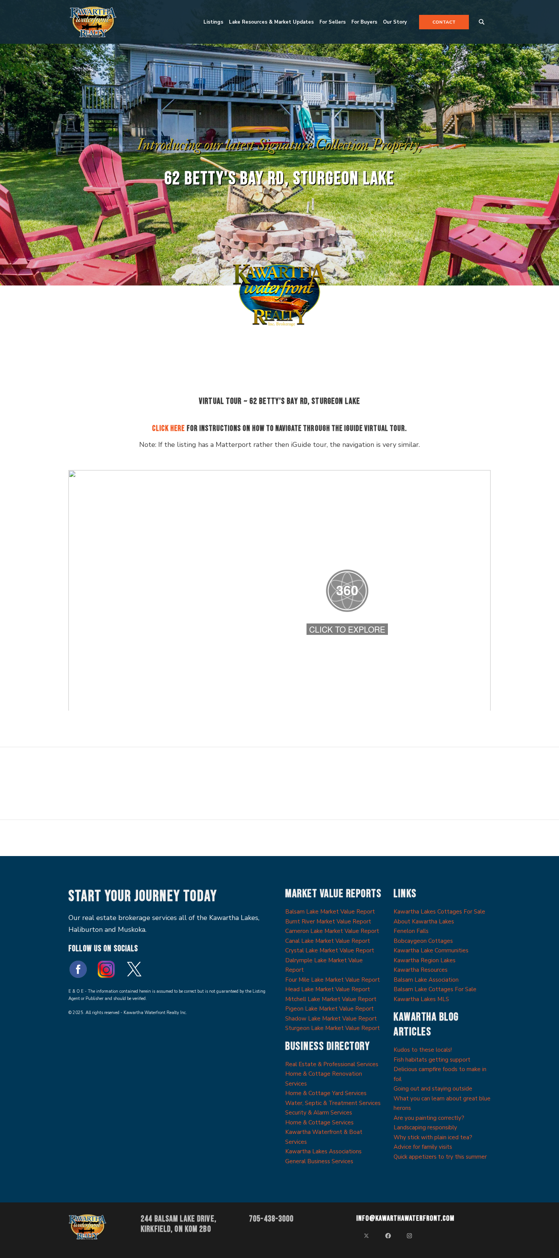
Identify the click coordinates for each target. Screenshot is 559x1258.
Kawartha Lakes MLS (421, 999)
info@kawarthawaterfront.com (405, 1218)
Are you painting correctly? (429, 1118)
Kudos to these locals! (423, 1050)
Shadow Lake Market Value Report (331, 1018)
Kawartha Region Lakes (425, 960)
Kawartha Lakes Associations (323, 1151)
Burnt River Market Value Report (328, 921)
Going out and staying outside (433, 1088)
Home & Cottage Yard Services (326, 1093)
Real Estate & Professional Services (331, 1064)
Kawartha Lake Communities (431, 950)
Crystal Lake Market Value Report (329, 950)
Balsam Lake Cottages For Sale (435, 989)
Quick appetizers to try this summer (440, 1157)
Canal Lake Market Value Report (327, 941)
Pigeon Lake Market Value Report (329, 1008)
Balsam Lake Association (426, 980)
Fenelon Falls (411, 931)
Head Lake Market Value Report (327, 989)
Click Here (168, 428)
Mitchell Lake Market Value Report (330, 999)
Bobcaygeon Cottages (423, 941)
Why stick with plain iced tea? (433, 1137)
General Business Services (319, 1161)
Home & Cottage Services (319, 1122)
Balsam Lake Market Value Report (330, 911)
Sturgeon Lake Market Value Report (332, 1028)
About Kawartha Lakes (424, 921)
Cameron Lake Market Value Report (332, 931)
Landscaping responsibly (425, 1127)
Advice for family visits (423, 1147)
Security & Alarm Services (318, 1112)
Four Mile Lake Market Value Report (332, 980)
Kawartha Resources (421, 970)
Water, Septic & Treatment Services (333, 1103)
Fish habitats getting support (432, 1059)
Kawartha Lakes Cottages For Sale (439, 911)
